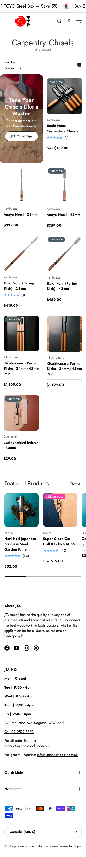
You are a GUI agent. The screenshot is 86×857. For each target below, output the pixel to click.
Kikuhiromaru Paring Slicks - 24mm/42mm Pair (21, 368)
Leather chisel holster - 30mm (21, 445)
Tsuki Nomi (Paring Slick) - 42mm (62, 286)
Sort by (9, 62)
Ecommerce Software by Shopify (63, 846)
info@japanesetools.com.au (57, 754)
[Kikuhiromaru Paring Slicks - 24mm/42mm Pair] (21, 333)
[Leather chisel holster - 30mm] (21, 413)
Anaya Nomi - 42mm (63, 214)
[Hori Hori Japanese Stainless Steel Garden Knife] (21, 510)
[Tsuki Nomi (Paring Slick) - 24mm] (21, 253)
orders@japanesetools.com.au (26, 745)
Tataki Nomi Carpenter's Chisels (62, 128)
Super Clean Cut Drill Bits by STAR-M (59, 541)
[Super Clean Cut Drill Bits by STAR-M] (60, 510)
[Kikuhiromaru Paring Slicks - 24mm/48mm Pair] (64, 334)
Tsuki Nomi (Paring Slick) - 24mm (19, 286)
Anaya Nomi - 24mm (20, 214)
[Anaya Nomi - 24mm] (21, 185)
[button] (79, 21)
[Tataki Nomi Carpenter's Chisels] (64, 96)
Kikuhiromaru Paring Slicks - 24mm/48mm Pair (64, 369)
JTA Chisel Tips (21, 136)
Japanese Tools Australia (29, 846)
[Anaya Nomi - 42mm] (64, 185)
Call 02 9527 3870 (19, 731)
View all (75, 483)
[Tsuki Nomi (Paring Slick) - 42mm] (64, 254)
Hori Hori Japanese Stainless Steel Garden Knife (20, 544)
